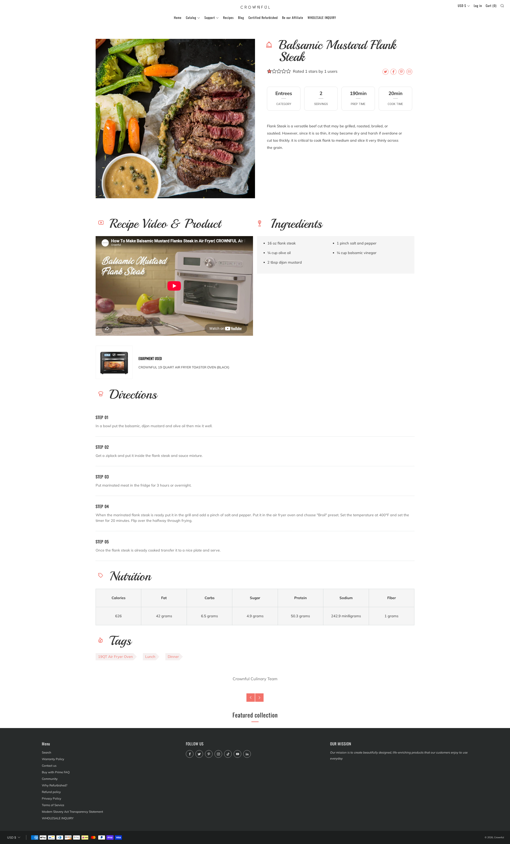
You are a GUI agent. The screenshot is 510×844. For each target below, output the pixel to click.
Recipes (228, 17)
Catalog (191, 17)
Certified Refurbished (263, 17)
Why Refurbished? (54, 785)
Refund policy (51, 792)
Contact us (49, 765)
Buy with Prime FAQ (56, 772)
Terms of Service (53, 805)
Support (209, 17)
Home (177, 17)
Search (46, 752)
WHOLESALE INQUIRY (322, 17)
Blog (241, 17)
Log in (478, 5)
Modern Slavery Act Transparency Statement (72, 812)
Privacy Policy (51, 798)
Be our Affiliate (292, 17)
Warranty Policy (53, 759)
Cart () (491, 5)
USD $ (462, 5)
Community (50, 779)
